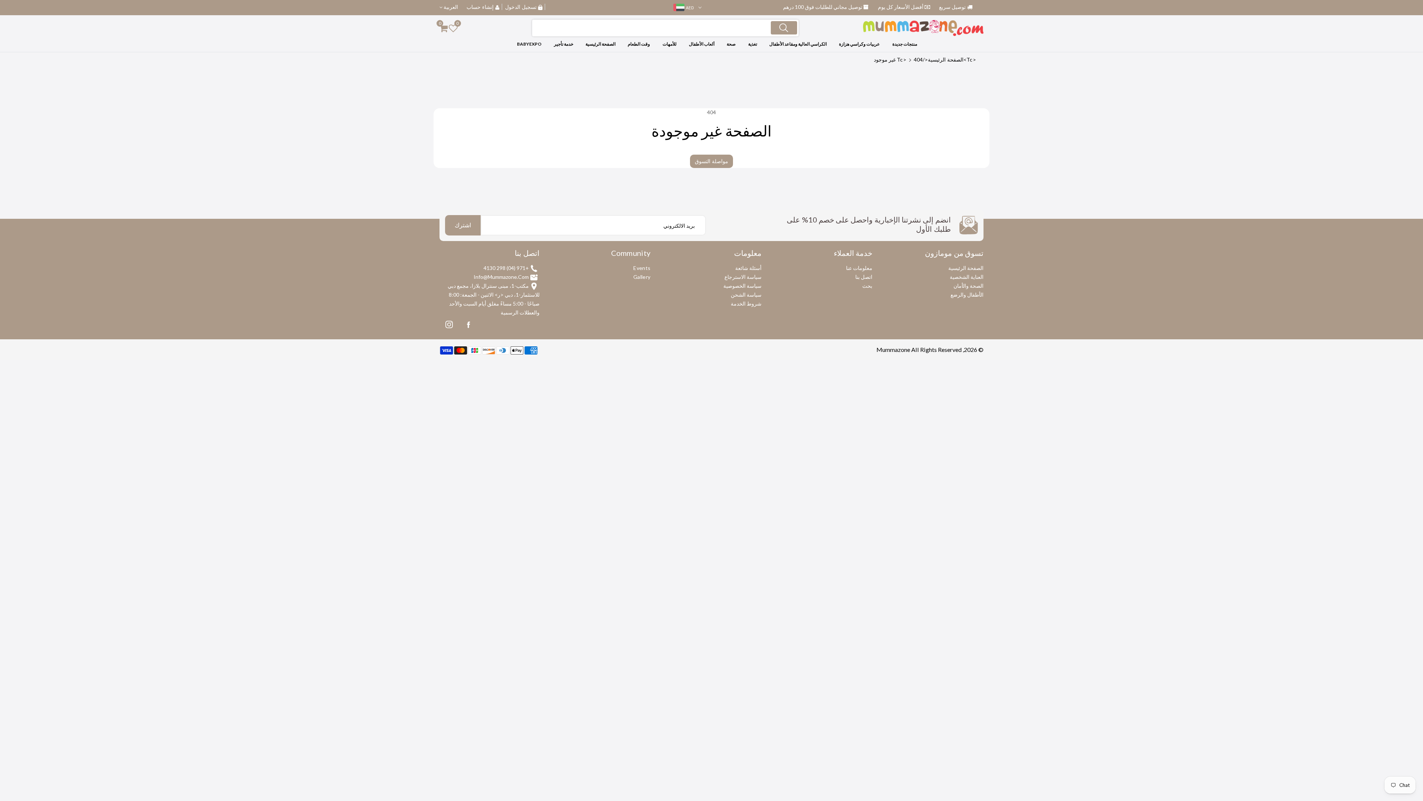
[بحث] (784, 27)
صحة (731, 44)
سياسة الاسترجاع (743, 277)
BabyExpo (529, 44)
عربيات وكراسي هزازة (859, 44)
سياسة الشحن (746, 294)
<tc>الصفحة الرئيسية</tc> (936, 59)
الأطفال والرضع (967, 294)
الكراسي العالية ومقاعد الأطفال (798, 44)
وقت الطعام (639, 44)
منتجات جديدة (904, 44)
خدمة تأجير (563, 44)
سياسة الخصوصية (742, 286)
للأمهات (670, 44)
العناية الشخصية (967, 277)
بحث (867, 286)
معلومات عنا (859, 268)
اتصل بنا (863, 277)
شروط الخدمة (746, 303)
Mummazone (893, 349)
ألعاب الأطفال (701, 44)
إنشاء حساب (480, 7)
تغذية (752, 44)
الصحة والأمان (968, 286)
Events (641, 268)
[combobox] (665, 28)
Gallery (641, 277)
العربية (450, 7)
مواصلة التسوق (711, 161)
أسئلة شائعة (748, 268)
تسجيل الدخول (521, 7)
